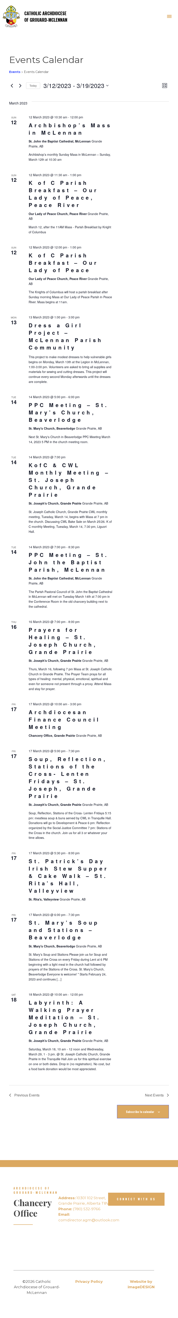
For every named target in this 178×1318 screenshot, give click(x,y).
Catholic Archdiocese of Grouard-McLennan (45, 16)
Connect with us (136, 1199)
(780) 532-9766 (79, 1209)
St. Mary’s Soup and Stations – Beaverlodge (64, 930)
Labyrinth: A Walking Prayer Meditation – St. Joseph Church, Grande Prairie (65, 1017)
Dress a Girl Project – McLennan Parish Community (66, 336)
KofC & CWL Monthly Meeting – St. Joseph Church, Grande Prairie (69, 479)
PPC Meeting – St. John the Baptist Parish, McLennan (69, 562)
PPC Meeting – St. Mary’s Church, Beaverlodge (69, 412)
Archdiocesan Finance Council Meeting (65, 719)
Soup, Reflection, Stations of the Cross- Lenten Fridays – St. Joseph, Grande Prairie (68, 777)
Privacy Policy (89, 1281)
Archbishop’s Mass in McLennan (70, 128)
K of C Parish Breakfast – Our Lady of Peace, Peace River (63, 194)
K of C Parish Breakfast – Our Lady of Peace (63, 263)
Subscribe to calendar (140, 1111)
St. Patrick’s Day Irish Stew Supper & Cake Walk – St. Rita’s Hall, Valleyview (68, 875)
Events (14, 72)
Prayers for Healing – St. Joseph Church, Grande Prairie (63, 641)
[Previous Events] (11, 85)
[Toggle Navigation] (169, 16)
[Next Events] (20, 85)
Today (33, 85)
